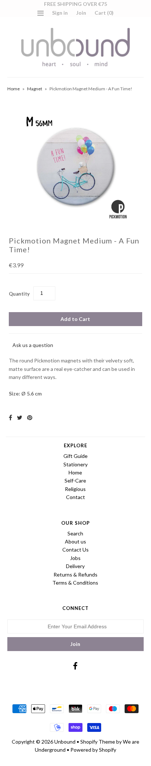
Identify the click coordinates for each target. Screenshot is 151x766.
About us (75, 541)
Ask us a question (32, 345)
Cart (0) (104, 13)
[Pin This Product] (29, 417)
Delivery (75, 566)
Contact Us (75, 549)
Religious (75, 489)
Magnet (34, 88)
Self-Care (75, 480)
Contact (75, 497)
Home (13, 88)
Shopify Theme (97, 741)
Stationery (75, 464)
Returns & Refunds (75, 574)
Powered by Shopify (93, 750)
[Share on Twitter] (19, 417)
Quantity (19, 294)
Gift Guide (75, 456)
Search (75, 533)
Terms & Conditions (75, 582)
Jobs (75, 558)
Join (81, 13)
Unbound (65, 741)
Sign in (60, 13)
